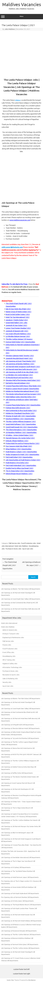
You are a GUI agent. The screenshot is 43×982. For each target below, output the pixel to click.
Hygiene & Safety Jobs (10, 663)
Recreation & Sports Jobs (11, 675)
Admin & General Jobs (10, 630)
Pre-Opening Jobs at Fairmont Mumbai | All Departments (20, 897)
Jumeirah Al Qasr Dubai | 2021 (16, 325)
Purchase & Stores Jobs (13, 549)
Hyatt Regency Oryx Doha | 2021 (17, 463)
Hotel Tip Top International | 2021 (18, 317)
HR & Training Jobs (9, 660)
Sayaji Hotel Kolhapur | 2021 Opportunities (21, 424)
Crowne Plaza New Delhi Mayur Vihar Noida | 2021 (23, 386)
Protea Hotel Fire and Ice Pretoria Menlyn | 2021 (23, 443)
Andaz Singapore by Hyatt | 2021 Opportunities (22, 454)
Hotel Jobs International (9, 623)
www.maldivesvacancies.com (20, 220)
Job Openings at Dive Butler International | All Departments (20, 857)
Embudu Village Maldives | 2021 (17, 441)
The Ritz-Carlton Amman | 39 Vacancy (19, 339)
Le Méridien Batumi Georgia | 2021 (18, 336)
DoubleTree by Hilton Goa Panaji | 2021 (19, 468)
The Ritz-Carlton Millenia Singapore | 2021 (21, 421)
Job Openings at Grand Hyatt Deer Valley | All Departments (20, 599)
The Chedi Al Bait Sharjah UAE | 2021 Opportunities (10, 565)
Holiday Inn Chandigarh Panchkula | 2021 (20, 413)
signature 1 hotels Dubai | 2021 (17, 320)
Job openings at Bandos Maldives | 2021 (20, 364)
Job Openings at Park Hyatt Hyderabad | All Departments (20, 893)
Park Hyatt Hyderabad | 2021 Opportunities (21, 465)
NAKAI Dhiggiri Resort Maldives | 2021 (19, 474)
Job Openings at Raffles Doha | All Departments (17, 773)
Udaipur (17, 100)
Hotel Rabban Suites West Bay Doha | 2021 (21, 397)
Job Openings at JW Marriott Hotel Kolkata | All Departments (21, 921)
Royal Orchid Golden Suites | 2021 (18, 314)
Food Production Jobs (28, 543)
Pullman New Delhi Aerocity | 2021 (18, 408)
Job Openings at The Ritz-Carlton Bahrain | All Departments (21, 934)
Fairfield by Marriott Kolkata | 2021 (18, 383)
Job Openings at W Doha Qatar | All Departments (17, 901)
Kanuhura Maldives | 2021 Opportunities (20, 419)
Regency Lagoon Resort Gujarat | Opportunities (22, 389)
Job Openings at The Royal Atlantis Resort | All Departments (21, 904)
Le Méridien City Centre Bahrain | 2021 (19, 375)
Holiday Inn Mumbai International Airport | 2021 (22, 391)
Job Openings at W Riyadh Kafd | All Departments (17, 724)
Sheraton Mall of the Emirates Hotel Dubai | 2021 (23, 380)
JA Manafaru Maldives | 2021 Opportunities (21, 432)
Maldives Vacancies (21, 4)
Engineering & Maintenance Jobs (13, 637)
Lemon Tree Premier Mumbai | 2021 (18, 328)
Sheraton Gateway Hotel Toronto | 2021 (20, 356)
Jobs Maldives (10, 29)
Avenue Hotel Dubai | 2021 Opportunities (20, 342)
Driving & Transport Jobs (11, 633)
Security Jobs (7, 682)
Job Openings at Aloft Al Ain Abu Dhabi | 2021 (22, 372)
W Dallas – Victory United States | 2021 (19, 435)
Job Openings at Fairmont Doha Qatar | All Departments (19, 944)
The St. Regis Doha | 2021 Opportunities (20, 471)
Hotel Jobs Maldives (21, 546)
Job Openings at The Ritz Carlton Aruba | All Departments (20, 948)
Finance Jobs (7, 645)
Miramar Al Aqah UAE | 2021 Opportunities (21, 416)
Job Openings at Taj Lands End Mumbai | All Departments (20, 738)
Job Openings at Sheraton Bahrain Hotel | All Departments (20, 728)
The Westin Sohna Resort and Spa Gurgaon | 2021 (23, 394)
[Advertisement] (21, 53)
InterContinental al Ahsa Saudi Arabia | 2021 (21, 410)
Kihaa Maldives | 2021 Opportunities (18, 449)
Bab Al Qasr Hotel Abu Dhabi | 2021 (18, 309)
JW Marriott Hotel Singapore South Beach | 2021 (23, 367)
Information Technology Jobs (12, 667)
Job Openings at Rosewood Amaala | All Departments (19, 931)
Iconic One (10, 980)
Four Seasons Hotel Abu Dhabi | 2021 (19, 446)
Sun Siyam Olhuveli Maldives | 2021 (18, 334)
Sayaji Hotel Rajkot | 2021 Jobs (16, 323)
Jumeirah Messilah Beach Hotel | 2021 (19, 358)
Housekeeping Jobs (9, 656)
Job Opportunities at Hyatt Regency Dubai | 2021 (23, 460)
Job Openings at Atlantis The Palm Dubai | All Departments (20, 589)
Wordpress (32, 980)
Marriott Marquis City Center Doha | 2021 (20, 438)
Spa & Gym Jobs (27, 549)
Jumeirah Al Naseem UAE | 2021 (17, 331)
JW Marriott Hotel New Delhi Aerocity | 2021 (21, 369)
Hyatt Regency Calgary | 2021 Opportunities (21, 452)
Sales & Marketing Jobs (10, 678)
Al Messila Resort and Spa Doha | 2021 (19, 377)
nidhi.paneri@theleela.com (12, 247)
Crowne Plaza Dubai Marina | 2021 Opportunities (23, 405)
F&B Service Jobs (14, 543)
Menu (21, 16)
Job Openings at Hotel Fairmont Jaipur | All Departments (20, 877)
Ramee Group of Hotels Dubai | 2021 (18, 312)
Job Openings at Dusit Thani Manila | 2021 (21, 361)
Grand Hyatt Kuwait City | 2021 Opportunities (21, 427)
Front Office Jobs (8, 652)
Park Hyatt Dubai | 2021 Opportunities (19, 457)
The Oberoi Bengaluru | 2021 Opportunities (21, 430)
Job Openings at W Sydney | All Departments (16, 867)
